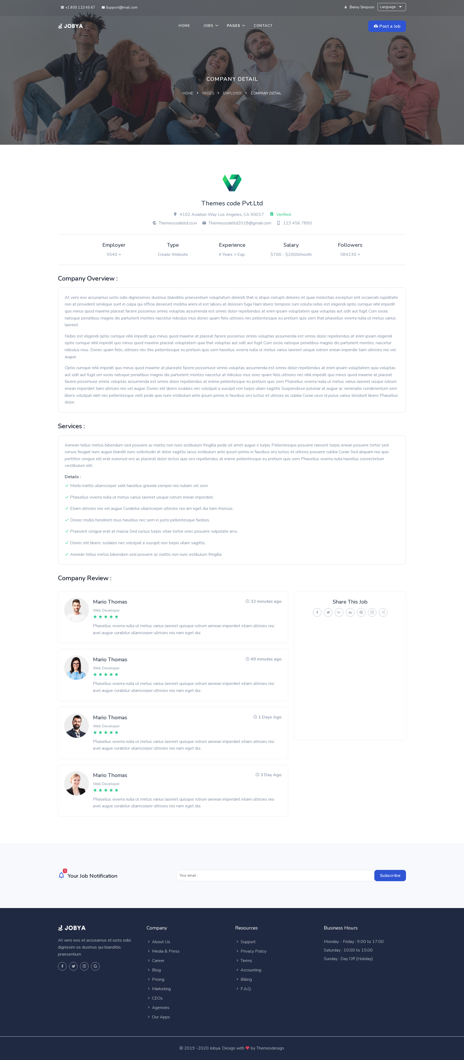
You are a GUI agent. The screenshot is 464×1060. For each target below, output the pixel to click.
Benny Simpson (362, 7)
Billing (246, 979)
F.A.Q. (245, 989)
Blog (156, 970)
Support (248, 942)
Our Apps (160, 1017)
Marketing (161, 989)
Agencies (160, 1008)
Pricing (157, 979)
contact (263, 25)
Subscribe (390, 876)
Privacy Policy (253, 951)
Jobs (208, 25)
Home (184, 25)
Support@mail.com (121, 7)
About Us (160, 942)
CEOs (157, 998)
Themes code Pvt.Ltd (232, 203)
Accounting (250, 970)
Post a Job (389, 26)
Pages (233, 25)
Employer (232, 93)
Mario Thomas (110, 601)
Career (157, 961)
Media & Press (165, 951)
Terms (246, 961)
